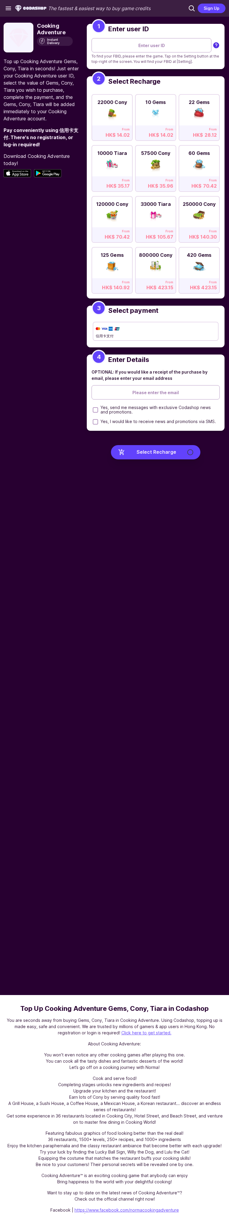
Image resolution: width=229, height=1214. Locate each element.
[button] (191, 8)
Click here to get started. (146, 1032)
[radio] (112, 116)
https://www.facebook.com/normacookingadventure (127, 1210)
